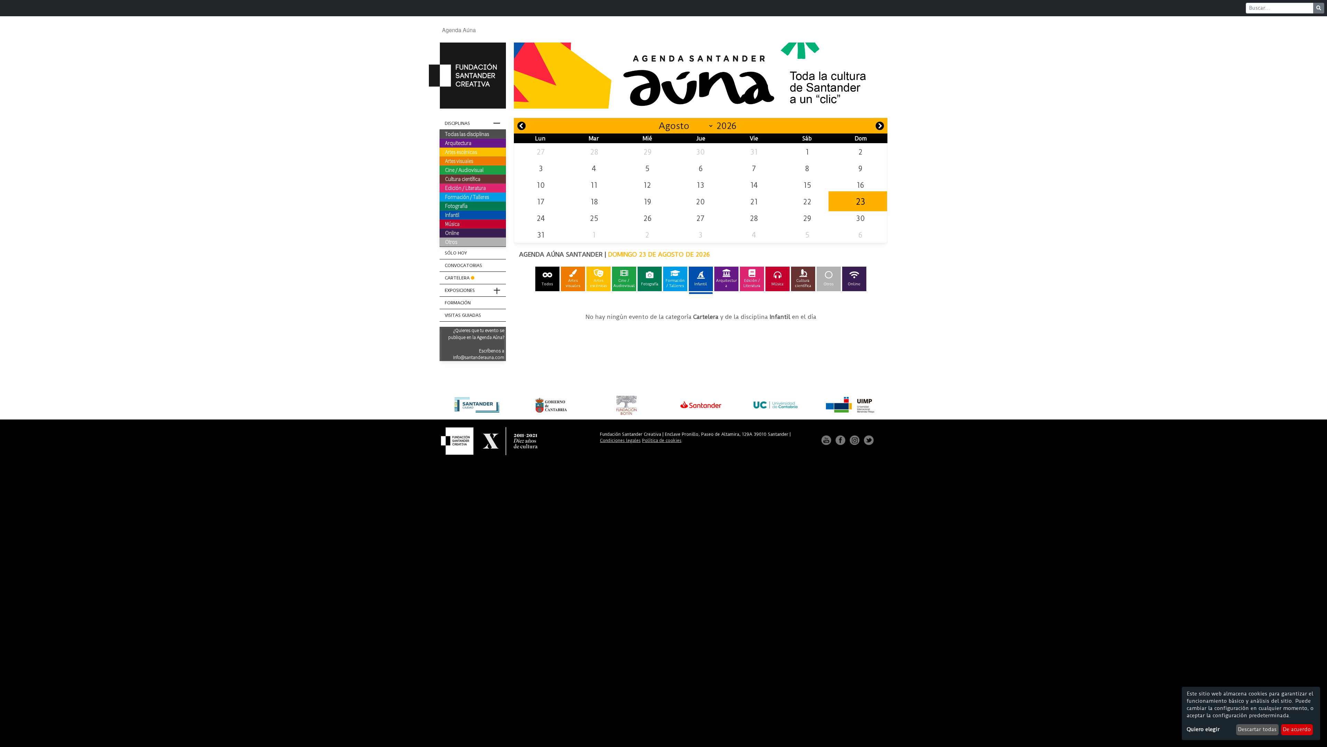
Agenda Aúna (459, 30)
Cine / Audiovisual (464, 169)
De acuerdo (1297, 729)
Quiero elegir (1203, 729)
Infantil (452, 214)
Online (452, 232)
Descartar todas (1257, 729)
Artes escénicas (461, 151)
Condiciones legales (620, 440)
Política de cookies (661, 440)
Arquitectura (458, 142)
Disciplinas (457, 123)
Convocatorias (463, 265)
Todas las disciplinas (467, 133)
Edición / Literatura (465, 187)
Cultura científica (462, 178)
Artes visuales (459, 160)
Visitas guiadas (463, 315)
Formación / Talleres (467, 196)
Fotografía (456, 205)
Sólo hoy (456, 253)
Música (452, 223)
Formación (458, 302)
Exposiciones (460, 290)
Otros (451, 241)
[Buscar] (1318, 8)
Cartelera (457, 277)
